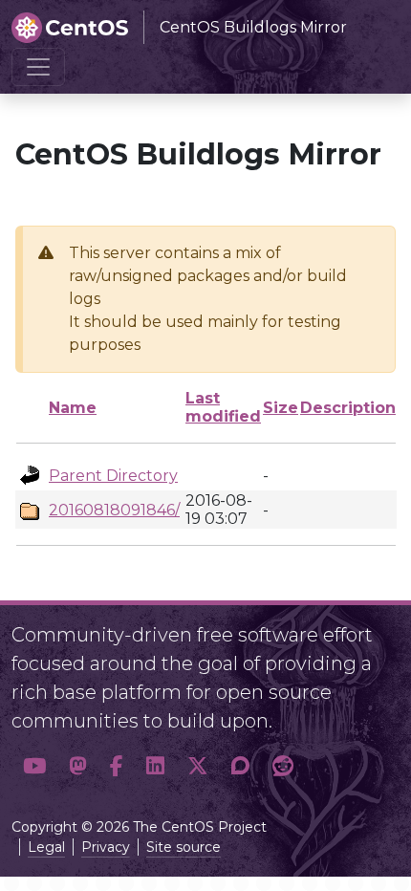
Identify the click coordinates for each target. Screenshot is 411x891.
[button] (34, 766)
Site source (183, 847)
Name (73, 408)
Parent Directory (113, 476)
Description (348, 408)
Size (280, 408)
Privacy (105, 847)
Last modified (223, 407)
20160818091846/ (114, 510)
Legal (46, 847)
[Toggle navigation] (38, 67)
